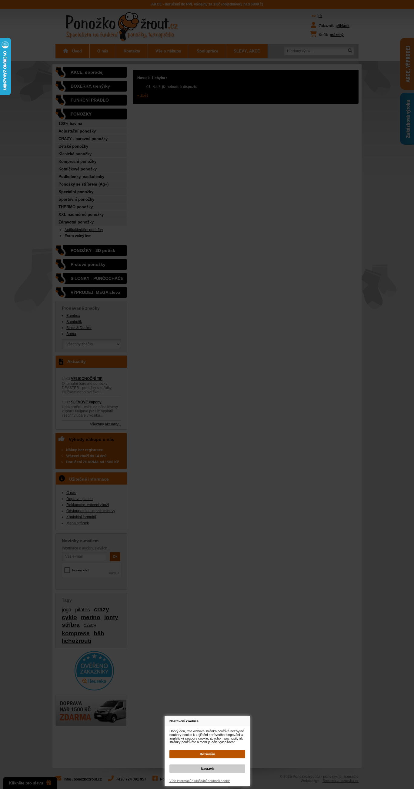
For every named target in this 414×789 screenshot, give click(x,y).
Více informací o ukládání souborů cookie (199, 781)
